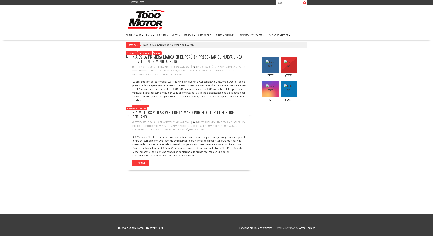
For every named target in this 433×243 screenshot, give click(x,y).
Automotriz (204, 35)
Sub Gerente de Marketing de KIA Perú (165, 74)
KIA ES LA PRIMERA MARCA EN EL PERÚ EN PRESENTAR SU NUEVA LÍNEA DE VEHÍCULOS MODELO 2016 (187, 59)
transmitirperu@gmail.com (174, 66)
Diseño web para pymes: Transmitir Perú (140, 228)
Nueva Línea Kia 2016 (189, 70)
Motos (175, 35)
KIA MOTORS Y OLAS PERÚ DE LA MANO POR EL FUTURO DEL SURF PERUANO (183, 114)
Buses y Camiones (225, 35)
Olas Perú (220, 126)
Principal (157, 53)
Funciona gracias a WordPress (255, 228)
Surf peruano (196, 129)
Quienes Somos (133, 35)
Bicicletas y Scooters (252, 35)
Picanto (216, 70)
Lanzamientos (145, 53)
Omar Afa (206, 70)
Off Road (188, 35)
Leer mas (141, 163)
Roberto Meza (140, 129)
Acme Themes (307, 228)
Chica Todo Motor (278, 35)
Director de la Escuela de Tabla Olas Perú (218, 122)
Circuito (161, 35)
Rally (149, 35)
